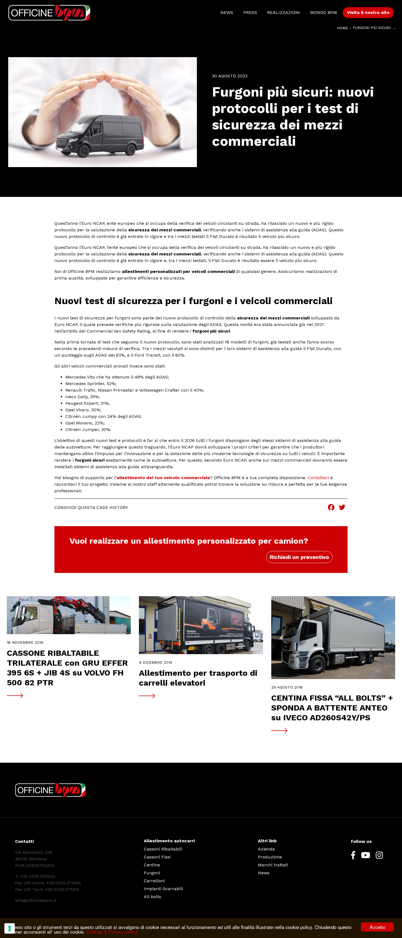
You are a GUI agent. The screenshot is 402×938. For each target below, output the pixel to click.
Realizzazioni (283, 12)
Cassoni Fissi (157, 857)
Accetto (377, 927)
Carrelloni (154, 880)
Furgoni (152, 872)
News (226, 12)
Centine (152, 864)
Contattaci (318, 477)
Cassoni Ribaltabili (163, 849)
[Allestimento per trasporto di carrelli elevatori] (201, 625)
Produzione (270, 857)
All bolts (152, 896)
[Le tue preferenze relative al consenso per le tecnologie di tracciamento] (9, 928)
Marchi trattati (273, 864)
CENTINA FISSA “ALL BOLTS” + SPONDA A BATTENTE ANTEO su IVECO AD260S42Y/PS (332, 707)
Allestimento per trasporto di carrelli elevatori (198, 678)
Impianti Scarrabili (163, 888)
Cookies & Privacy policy (112, 931)
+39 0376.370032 (37, 876)
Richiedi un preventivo (299, 557)
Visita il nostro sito (368, 12)
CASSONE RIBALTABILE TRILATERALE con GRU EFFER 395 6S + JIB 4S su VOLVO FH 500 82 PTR (67, 667)
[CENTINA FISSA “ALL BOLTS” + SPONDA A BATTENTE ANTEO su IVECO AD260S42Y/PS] (333, 637)
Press (250, 12)
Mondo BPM (323, 12)
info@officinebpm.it (35, 900)
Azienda (266, 849)
